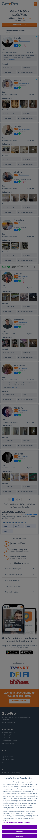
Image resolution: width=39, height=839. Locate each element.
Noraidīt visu (19, 831)
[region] (19, 807)
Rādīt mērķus (19, 836)
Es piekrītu (19, 827)
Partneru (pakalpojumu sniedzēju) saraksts (16, 822)
